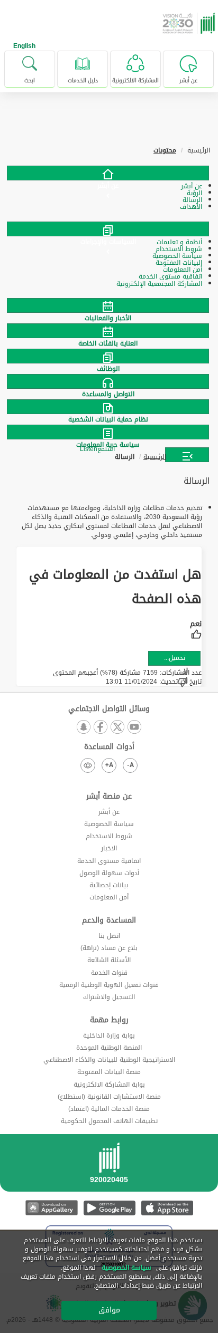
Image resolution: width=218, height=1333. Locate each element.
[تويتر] (117, 727)
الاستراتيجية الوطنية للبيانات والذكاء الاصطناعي (109, 1060)
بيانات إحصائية (109, 885)
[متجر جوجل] (109, 1207)
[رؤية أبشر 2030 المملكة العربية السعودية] (190, 23)
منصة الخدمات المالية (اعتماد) (109, 1109)
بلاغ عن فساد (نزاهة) (109, 948)
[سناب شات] (83, 727)
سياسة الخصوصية (109, 824)
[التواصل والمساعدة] (109, 381)
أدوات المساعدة (109, 747)
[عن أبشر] (108, 173)
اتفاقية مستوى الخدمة (109, 861)
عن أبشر (109, 812)
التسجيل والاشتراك (109, 997)
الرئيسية (154, 457)
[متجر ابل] (167, 1207)
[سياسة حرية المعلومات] (109, 432)
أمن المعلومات (109, 897)
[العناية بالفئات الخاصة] (109, 330)
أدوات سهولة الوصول (109, 873)
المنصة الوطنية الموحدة (109, 1047)
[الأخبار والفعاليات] (109, 305)
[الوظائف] (109, 356)
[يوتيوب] (134, 727)
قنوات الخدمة (109, 973)
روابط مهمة (109, 1020)
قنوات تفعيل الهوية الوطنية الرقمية (109, 985)
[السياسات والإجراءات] (108, 229)
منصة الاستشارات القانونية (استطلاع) (109, 1096)
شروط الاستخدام (109, 836)
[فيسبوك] (100, 727)
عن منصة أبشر (109, 796)
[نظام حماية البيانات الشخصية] (109, 406)
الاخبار (109, 848)
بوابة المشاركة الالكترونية (109, 1084)
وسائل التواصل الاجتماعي (109, 709)
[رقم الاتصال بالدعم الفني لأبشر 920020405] (109, 1166)
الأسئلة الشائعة (109, 960)
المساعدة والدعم (109, 920)
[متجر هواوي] (51, 1207)
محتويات (164, 150)
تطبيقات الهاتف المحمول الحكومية (109, 1121)
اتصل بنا (109, 936)
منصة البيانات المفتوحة (109, 1072)
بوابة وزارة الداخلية (109, 1035)
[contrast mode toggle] (87, 765)
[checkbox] (196, 631)
